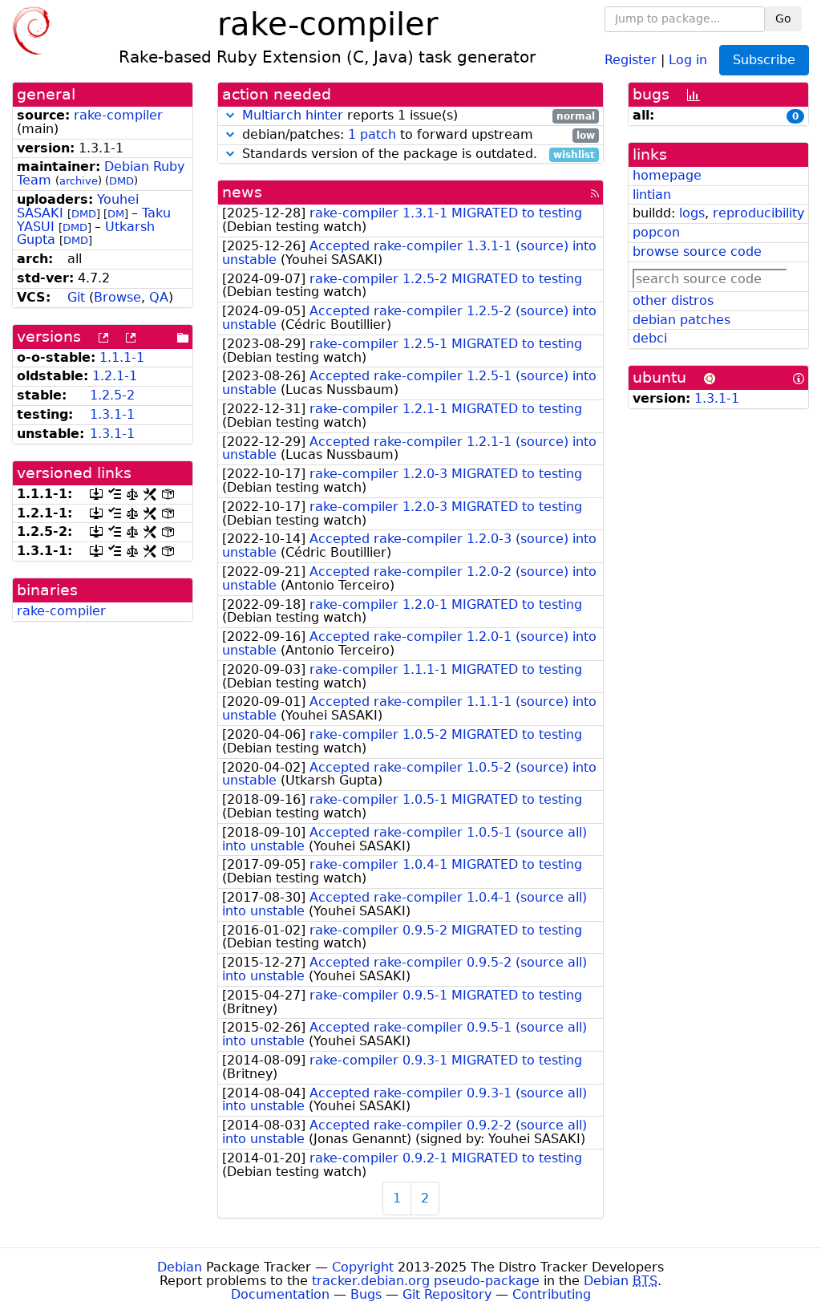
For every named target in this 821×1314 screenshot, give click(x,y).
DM (115, 214)
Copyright (363, 1267)
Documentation (280, 1294)
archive (78, 181)
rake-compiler (118, 115)
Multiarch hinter (292, 115)
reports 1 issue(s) (418, 116)
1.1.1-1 (121, 357)
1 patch (372, 134)
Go (783, 18)
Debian (179, 1267)
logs (692, 213)
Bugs (366, 1294)
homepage (667, 175)
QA (158, 297)
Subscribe (764, 59)
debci (650, 338)
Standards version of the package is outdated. (416, 154)
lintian (652, 194)
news (242, 192)
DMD (121, 181)
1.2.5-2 (112, 395)
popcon (656, 232)
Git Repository (446, 1294)
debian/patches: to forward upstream (416, 135)
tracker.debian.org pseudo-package (426, 1280)
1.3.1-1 (112, 414)
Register (631, 59)
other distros (673, 300)
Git (76, 297)
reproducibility (758, 213)
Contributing (551, 1294)
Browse (117, 297)
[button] (230, 115)
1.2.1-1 (114, 375)
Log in (688, 59)
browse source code (697, 251)
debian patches (681, 319)
